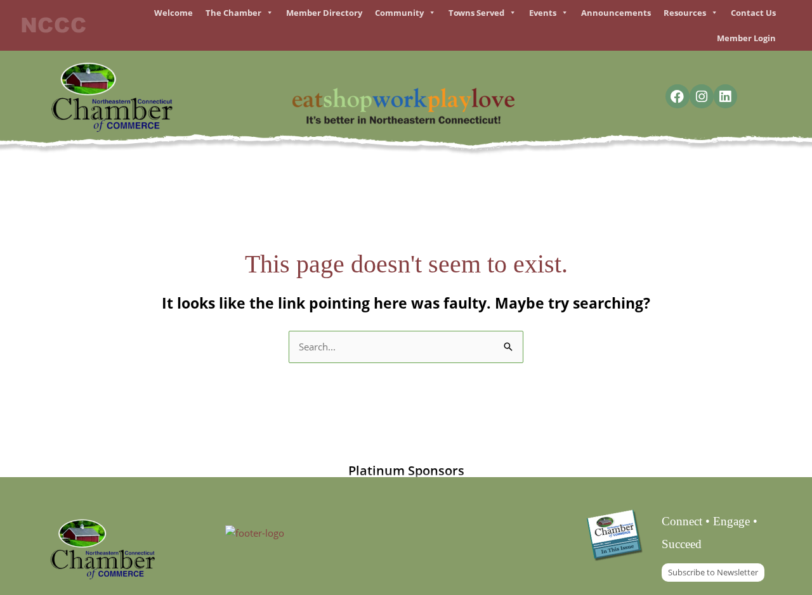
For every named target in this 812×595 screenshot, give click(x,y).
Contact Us (753, 12)
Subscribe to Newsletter (713, 572)
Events (542, 12)
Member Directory (324, 12)
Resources (685, 12)
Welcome (173, 12)
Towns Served (476, 12)
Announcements (616, 12)
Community (399, 12)
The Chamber (233, 12)
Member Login (746, 38)
